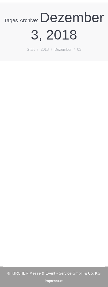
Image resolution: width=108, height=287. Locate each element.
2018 (14, 153)
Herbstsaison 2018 (35, 142)
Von (35, 153)
